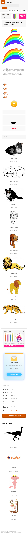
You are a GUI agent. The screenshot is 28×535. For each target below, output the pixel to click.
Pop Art (5, 97)
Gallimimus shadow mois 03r (14, 443)
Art (19, 79)
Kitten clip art (14, 204)
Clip (11, 410)
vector (9, 2)
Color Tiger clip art (14, 250)
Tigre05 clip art (14, 319)
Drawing (6, 84)
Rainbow (18, 410)
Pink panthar (14, 491)
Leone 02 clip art (14, 273)
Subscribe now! (14, 374)
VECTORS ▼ (14, 11)
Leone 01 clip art (14, 296)
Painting (6, 87)
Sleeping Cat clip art (14, 181)
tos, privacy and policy (16, 532)
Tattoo (5, 88)
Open (5, 90)
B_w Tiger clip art (14, 227)
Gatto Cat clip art (14, 158)
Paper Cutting (7, 94)
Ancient (6, 93)
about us (3, 532)
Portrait (5, 96)
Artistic (5, 81)
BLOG (23, 11)
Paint (5, 85)
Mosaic (5, 92)
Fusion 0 (14, 467)
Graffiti (5, 89)
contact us (8, 532)
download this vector (15, 415)
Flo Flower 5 (14, 515)
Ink (5, 83)
